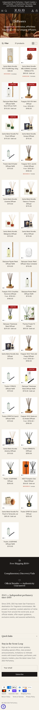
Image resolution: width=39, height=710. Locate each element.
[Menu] (2, 10)
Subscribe (19, 674)
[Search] (7, 10)
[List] (36, 43)
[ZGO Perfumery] (19, 10)
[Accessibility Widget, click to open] (3, 706)
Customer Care (13, 693)
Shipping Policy (26, 693)
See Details (29, 6)
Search (4, 693)
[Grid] (33, 43)
